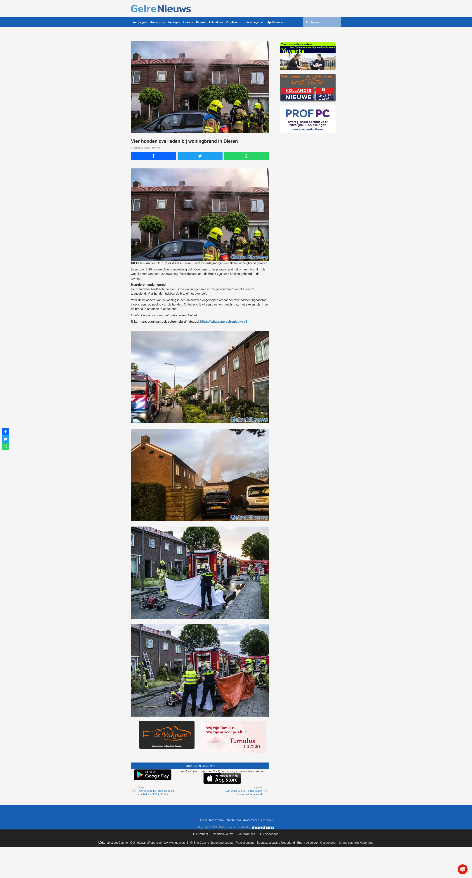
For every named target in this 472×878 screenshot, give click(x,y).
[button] (463, 869)
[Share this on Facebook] (153, 156)
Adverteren (251, 819)
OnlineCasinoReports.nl (146, 842)
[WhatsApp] (246, 156)
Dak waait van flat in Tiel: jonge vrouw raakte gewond (243, 791)
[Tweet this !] (200, 156)
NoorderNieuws (223, 834)
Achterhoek (216, 22)
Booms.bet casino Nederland (276, 842)
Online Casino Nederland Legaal (211, 842)
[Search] (307, 22)
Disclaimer (233, 819)
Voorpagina (140, 22)
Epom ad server (307, 842)
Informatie (216, 819)
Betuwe (201, 22)
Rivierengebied (254, 22)
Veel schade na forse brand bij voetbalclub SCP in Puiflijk (156, 791)
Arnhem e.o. (157, 22)
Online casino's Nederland (356, 842)
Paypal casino (245, 842)
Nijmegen (174, 22)
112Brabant (200, 834)
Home (202, 819)
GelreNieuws (246, 834)
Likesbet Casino (117, 842)
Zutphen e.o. (234, 22)
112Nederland (269, 834)
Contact (267, 819)
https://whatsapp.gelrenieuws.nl (223, 321)
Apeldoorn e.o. (276, 22)
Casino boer (328, 842)
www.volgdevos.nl (176, 842)
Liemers (188, 22)
